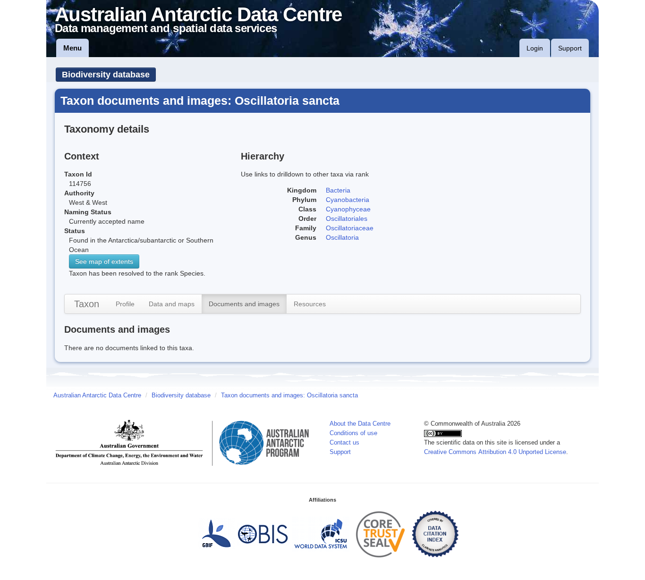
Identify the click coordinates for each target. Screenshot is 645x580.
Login (534, 48)
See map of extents (104, 261)
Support (570, 48)
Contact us (344, 442)
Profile (125, 304)
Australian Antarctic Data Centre (97, 395)
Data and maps (172, 304)
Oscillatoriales (346, 218)
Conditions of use (353, 433)
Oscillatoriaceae (349, 228)
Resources (310, 304)
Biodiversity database (106, 74)
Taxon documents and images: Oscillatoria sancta (289, 395)
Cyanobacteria (347, 199)
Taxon (86, 304)
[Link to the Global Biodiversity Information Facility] (216, 533)
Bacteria (338, 190)
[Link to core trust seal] (380, 533)
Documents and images (244, 304)
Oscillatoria (342, 237)
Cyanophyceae (348, 209)
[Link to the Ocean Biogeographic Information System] (263, 533)
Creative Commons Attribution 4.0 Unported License (495, 452)
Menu (72, 48)
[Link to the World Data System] (320, 533)
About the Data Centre (360, 423)
